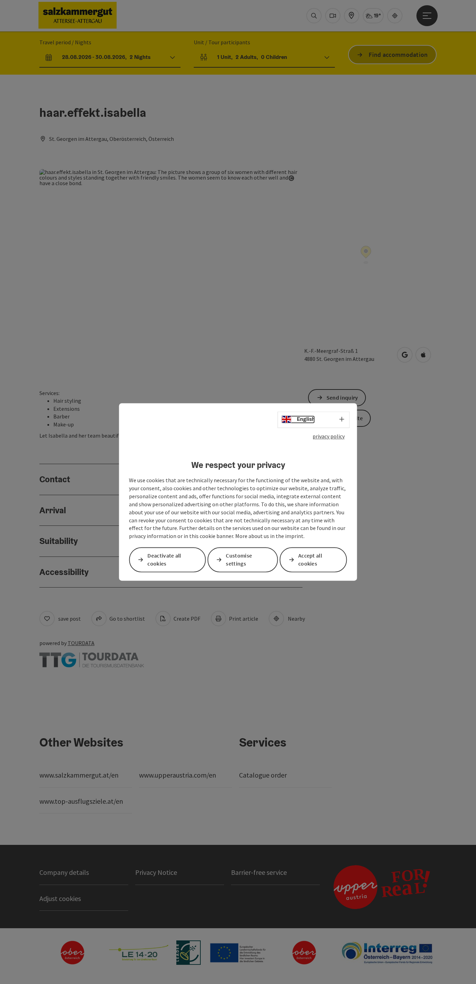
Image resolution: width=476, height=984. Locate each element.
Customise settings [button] (239, 559)
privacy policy (329, 436)
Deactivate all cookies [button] (164, 559)
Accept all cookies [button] (310, 559)
